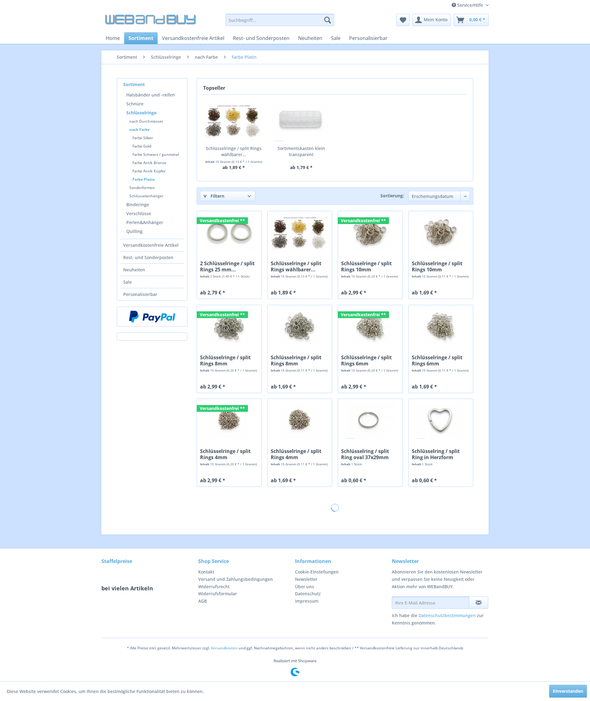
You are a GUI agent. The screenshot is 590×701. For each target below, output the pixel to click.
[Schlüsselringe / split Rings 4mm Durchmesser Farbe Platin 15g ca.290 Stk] (229, 420)
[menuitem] (280, 20)
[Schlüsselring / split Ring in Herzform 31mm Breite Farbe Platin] (441, 420)
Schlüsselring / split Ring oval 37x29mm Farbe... (365, 454)
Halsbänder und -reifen (150, 95)
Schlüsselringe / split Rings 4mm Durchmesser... (225, 454)
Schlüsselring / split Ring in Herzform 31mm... (436, 454)
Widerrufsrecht (214, 586)
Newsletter (306, 579)
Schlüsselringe (141, 113)
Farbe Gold (141, 146)
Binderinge (137, 204)
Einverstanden (568, 691)
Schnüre (135, 104)
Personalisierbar (140, 294)
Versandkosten (224, 648)
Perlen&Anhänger (144, 222)
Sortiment (134, 84)
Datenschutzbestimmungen (447, 615)
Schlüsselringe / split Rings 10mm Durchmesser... (366, 266)
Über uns (304, 586)
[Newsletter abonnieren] (478, 603)
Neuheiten (134, 270)
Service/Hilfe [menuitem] (470, 5)
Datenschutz (308, 594)
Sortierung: (392, 196)
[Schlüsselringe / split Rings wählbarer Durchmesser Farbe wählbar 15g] (234, 120)
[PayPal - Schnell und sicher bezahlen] (152, 316)
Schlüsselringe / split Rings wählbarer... (234, 151)
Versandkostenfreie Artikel (151, 245)
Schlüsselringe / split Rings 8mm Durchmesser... (225, 360)
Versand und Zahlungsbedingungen (235, 579)
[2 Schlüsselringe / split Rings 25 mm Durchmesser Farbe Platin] (229, 232)
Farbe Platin (143, 179)
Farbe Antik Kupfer (149, 171)
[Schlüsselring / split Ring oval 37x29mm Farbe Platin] (370, 420)
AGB (202, 601)
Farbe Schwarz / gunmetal (155, 154)
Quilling (134, 231)
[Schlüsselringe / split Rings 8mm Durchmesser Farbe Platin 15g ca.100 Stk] (229, 326)
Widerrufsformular (217, 594)
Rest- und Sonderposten (148, 257)
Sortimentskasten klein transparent (301, 151)
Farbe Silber (142, 137)
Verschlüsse (138, 213)
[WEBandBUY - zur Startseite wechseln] (150, 21)
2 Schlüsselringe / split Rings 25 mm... (227, 266)
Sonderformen (142, 187)
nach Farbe (139, 129)
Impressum (306, 601)
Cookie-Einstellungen (317, 572)
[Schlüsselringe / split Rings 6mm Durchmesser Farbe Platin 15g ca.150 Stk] (370, 326)
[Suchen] (327, 20)
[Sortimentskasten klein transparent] (301, 120)
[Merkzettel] (403, 20)
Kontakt (206, 572)
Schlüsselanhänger (146, 196)
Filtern (216, 196)
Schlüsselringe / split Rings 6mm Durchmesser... (366, 360)
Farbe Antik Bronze (149, 162)
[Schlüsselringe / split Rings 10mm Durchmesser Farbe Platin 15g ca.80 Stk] (370, 232)
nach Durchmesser (146, 121)
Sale (127, 282)
